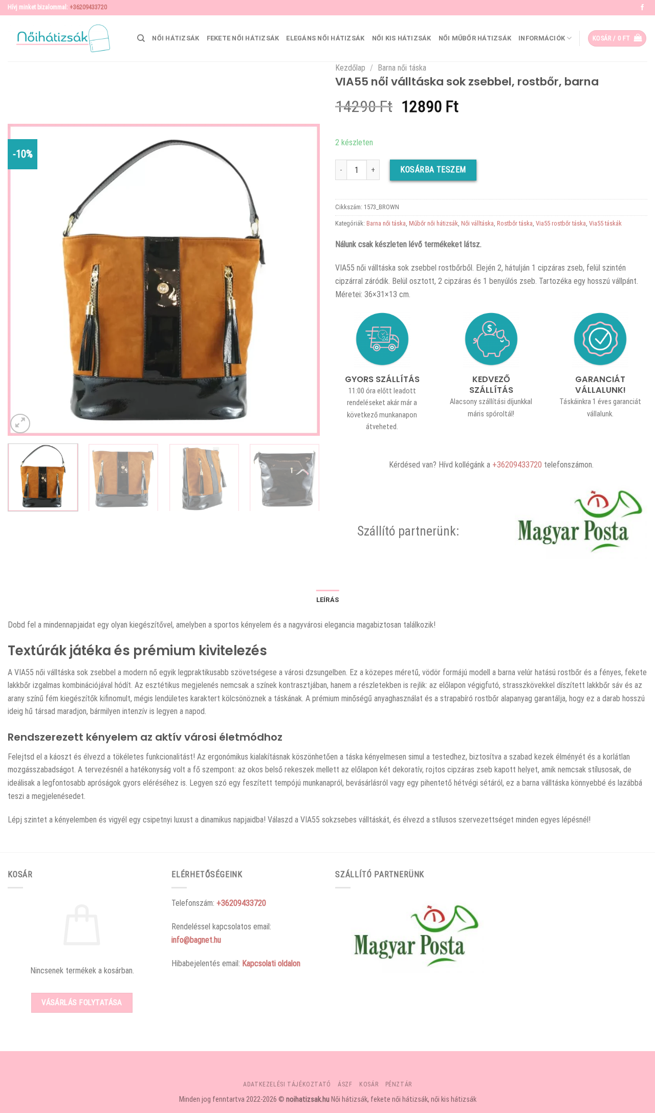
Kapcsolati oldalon (271, 963)
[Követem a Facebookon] (642, 7)
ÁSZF (345, 1084)
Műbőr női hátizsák (433, 223)
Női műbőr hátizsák (475, 38)
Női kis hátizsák (401, 38)
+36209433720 (88, 7)
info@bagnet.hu (196, 940)
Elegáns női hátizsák (325, 38)
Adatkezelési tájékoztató (287, 1084)
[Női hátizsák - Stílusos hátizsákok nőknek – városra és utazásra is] (59, 38)
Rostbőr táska (515, 223)
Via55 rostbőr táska (561, 223)
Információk (541, 38)
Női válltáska (477, 223)
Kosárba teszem (433, 169)
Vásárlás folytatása (81, 1002)
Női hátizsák (175, 38)
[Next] (301, 280)
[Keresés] (141, 38)
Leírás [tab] (327, 600)
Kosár (368, 1084)
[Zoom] (20, 424)
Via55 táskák (605, 223)
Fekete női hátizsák (243, 38)
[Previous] (26, 280)
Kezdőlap (350, 68)
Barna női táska (402, 68)
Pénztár (398, 1084)
